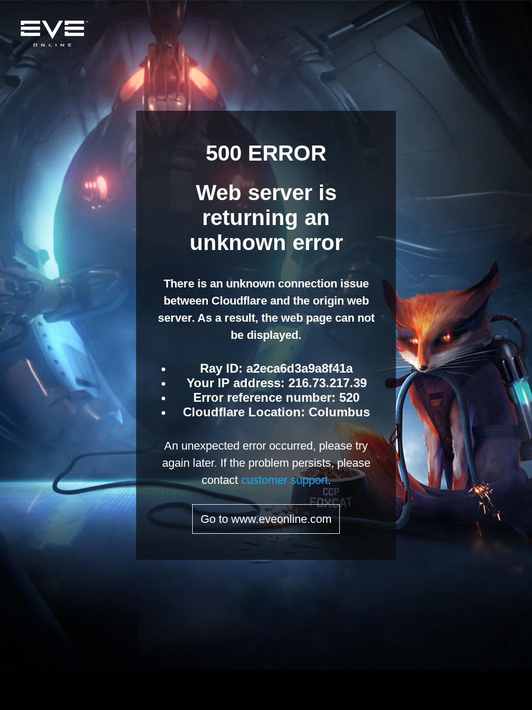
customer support (284, 480)
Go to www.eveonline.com (266, 518)
